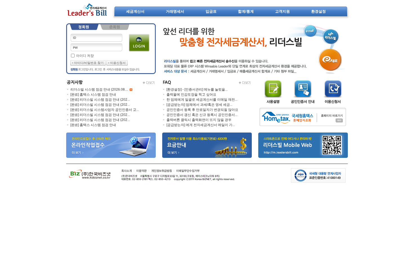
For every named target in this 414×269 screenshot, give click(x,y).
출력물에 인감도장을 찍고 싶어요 (191, 95)
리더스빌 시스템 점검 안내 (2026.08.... (99, 89)
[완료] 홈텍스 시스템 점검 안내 (93, 95)
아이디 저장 (85, 56)
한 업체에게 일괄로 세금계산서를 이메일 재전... (201, 100)
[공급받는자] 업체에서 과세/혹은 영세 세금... (199, 105)
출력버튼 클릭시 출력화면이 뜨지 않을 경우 (199, 120)
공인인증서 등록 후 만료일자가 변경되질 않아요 (202, 110)
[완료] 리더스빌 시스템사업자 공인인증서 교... (104, 110)
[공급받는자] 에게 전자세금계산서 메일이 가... (200, 125)
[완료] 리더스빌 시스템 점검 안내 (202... (100, 100)
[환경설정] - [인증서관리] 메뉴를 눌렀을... (197, 89)
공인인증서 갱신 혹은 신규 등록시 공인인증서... (201, 115)
